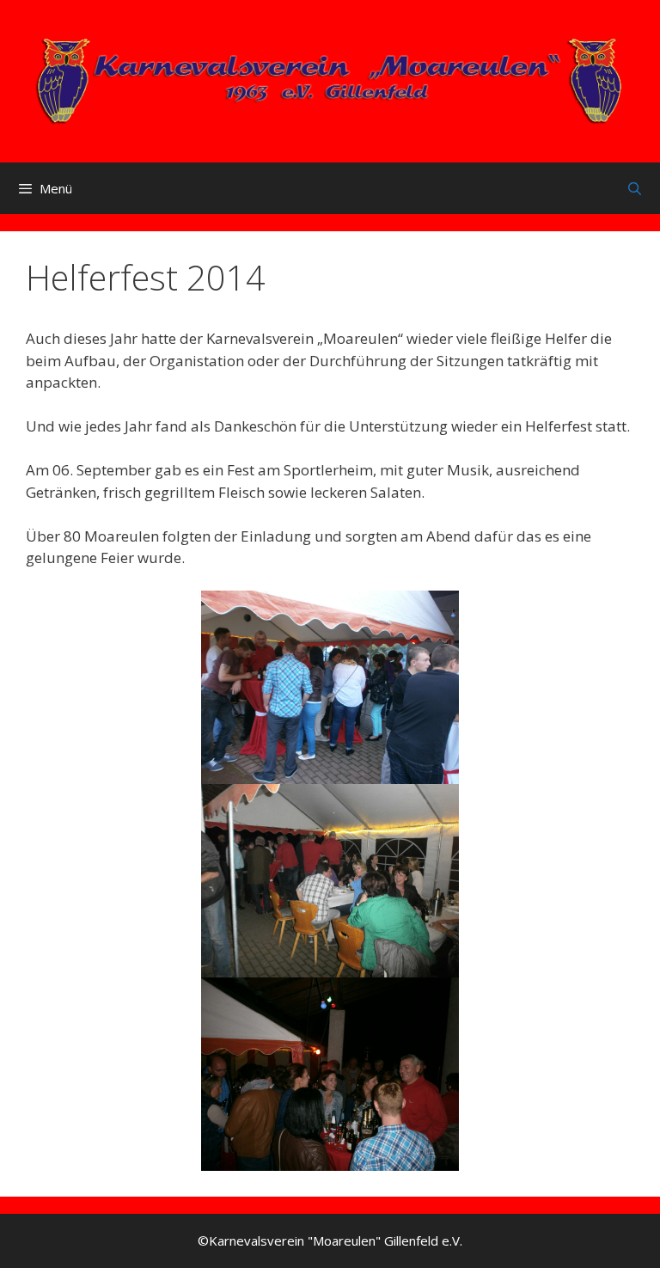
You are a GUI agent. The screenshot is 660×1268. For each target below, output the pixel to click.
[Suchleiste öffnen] (634, 188)
